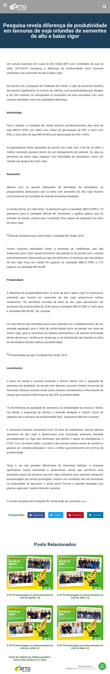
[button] (5, 5)
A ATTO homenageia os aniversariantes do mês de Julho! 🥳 (80, 596)
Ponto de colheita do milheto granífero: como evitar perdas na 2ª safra (30, 658)
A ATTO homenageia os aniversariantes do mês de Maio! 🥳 (80, 647)
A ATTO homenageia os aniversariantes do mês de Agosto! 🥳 (30, 596)
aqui (84, 501)
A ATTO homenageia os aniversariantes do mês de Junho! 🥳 (30, 647)
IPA (9, 443)
